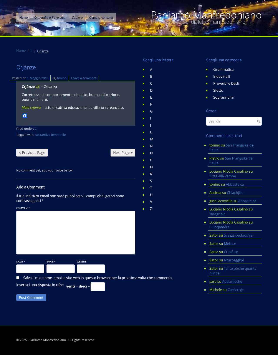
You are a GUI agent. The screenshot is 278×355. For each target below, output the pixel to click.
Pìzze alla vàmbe (222, 176)
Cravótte (231, 251)
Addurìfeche (232, 281)
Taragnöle (217, 214)
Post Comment (31, 297)
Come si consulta (101, 17)
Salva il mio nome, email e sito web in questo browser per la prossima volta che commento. (98, 277)
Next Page (121, 152)
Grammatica (223, 69)
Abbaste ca (235, 184)
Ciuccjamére (219, 227)
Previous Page (33, 152)
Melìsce (230, 243)
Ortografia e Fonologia (49, 17)
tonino (61, 78)
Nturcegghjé (234, 260)
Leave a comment (83, 78)
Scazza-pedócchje (238, 235)
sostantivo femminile (50, 135)
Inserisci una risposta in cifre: (40, 284)
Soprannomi (223, 97)
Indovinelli (221, 76)
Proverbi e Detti (226, 83)
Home (24, 17)
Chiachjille (235, 192)
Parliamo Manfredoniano (206, 15)
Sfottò (218, 90)
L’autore (77, 17)
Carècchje (236, 289)
